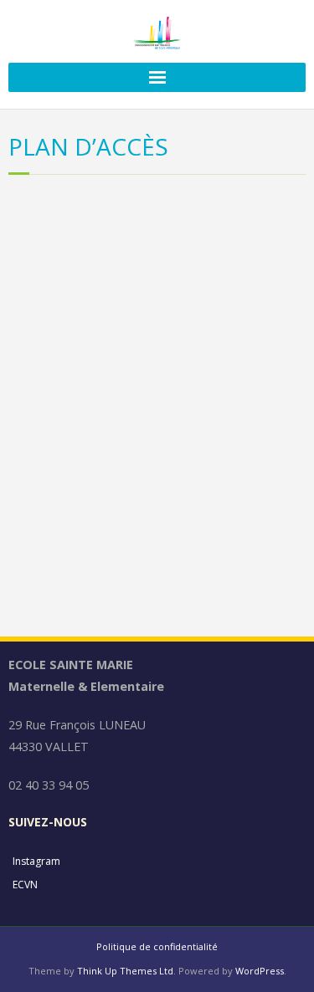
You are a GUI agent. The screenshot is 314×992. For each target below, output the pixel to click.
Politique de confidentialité (157, 946)
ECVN (25, 884)
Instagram (36, 861)
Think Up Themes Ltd (125, 970)
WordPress (259, 970)
